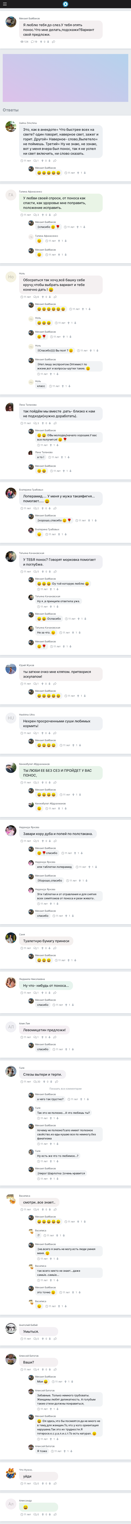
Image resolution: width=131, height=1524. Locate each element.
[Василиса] (12, 1199)
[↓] (47, 41)
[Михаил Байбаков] (12, 21)
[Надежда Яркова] (12, 830)
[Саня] (12, 937)
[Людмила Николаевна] (12, 982)
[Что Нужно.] (12, 1473)
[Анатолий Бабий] (12, 1328)
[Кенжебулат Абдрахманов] (12, 767)
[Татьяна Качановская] (12, 556)
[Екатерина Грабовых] (12, 493)
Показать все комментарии (65, 1088)
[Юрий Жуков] (12, 668)
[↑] (41, 41)
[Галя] (12, 1071)
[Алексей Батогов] (12, 1359)
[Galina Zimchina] (12, 126)
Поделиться (53, 41)
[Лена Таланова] (12, 408)
